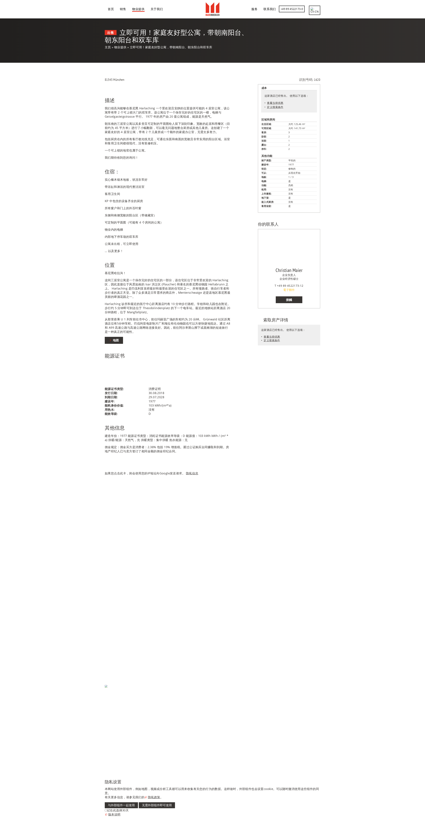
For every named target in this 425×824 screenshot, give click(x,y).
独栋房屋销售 (114, 604)
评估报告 (111, 637)
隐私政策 (154, 797)
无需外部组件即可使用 (157, 805)
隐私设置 (111, 699)
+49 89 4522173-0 (292, 9)
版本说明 (111, 703)
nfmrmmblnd (114, 544)
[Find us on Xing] (105, 759)
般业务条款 (112, 707)
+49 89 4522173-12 (290, 286)
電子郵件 (289, 290)
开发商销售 (112, 633)
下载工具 (111, 663)
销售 (123, 9)
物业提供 (138, 9)
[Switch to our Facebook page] (105, 726)
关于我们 (157, 9)
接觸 (289, 300)
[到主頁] (212, 9)
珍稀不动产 (112, 616)
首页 (111, 9)
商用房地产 (112, 624)
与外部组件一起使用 (121, 805)
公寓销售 (111, 608)
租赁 (108, 659)
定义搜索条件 (275, 107)
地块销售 (111, 612)
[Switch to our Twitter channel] (105, 734)
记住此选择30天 (118, 810)
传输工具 (111, 667)
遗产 (108, 629)
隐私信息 (192, 473)
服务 (254, 9)
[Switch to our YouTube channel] (105, 743)
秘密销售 (111, 620)
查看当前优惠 (275, 103)
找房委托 (111, 655)
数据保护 (111, 695)
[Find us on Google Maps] (105, 751)
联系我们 (269, 9)
